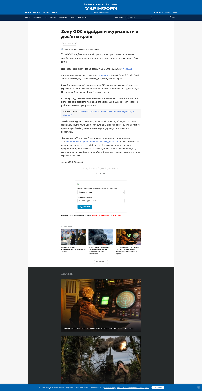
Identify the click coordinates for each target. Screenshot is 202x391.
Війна (27, 17)
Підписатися (85, 207)
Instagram (105, 215)
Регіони (53, 17)
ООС (102, 168)
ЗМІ (86, 168)
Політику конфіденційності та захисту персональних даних (126, 388)
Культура (63, 17)
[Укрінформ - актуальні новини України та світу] (101, 8)
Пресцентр (46, 12)
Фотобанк (36, 12)
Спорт (72, 17)
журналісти (103, 75)
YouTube (117, 215)
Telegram (96, 215)
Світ (45, 17)
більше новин (101, 262)
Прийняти (158, 388)
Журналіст (94, 168)
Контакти (119, 17)
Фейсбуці (127, 69)
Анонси (54, 12)
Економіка (37, 17)
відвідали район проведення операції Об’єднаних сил (91, 142)
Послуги (28, 12)
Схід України (112, 168)
